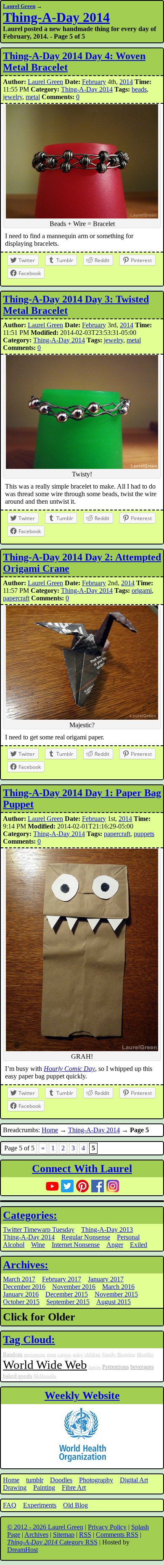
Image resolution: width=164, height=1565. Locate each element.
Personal (128, 1237)
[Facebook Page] (97, 1186)
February (94, 81)
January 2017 (106, 1279)
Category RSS (52, 1542)
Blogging (126, 1354)
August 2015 (113, 1301)
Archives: (25, 1265)
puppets (144, 833)
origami (142, 590)
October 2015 (21, 1301)
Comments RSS (117, 1534)
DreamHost (22, 1549)
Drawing (14, 1487)
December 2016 (24, 1286)
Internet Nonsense (76, 1244)
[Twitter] (67, 1186)
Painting (44, 1487)
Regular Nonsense (85, 1237)
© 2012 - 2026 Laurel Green (45, 1527)
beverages (141, 1366)
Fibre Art (74, 1487)
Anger (114, 1244)
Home (50, 1130)
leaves (95, 1367)
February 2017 (61, 1279)
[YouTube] (52, 1186)
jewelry (12, 96)
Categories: (30, 1215)
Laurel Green (19, 6)
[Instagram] (112, 1186)
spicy (78, 1354)
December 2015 (66, 1294)
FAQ (9, 1505)
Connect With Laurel (82, 1169)
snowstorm (34, 1354)
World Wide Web (45, 1364)
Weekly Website (82, 1395)
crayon (64, 1354)
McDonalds (45, 1376)
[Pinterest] (82, 1186)
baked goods (17, 1376)
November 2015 (116, 1294)
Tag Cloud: (29, 1340)
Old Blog (75, 1505)
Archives (36, 1534)
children (93, 1354)
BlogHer (145, 1354)
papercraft (16, 598)
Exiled (138, 1244)
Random (12, 1354)
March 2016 (118, 1286)
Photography (96, 1479)
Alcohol (13, 1244)
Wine (38, 1244)
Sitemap (63, 1534)
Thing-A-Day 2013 (107, 1229)
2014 (126, 81)
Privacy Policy (107, 1527)
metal (33, 96)
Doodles (61, 1479)
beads (139, 89)
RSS (85, 1534)
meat (51, 1354)
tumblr (34, 1479)
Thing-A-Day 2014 (56, 17)
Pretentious (115, 1366)
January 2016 (21, 1294)
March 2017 (19, 1279)
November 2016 (73, 1286)
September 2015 (68, 1301)
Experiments (39, 1505)
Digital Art (134, 1479)
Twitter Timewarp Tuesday (38, 1229)
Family (109, 1354)
